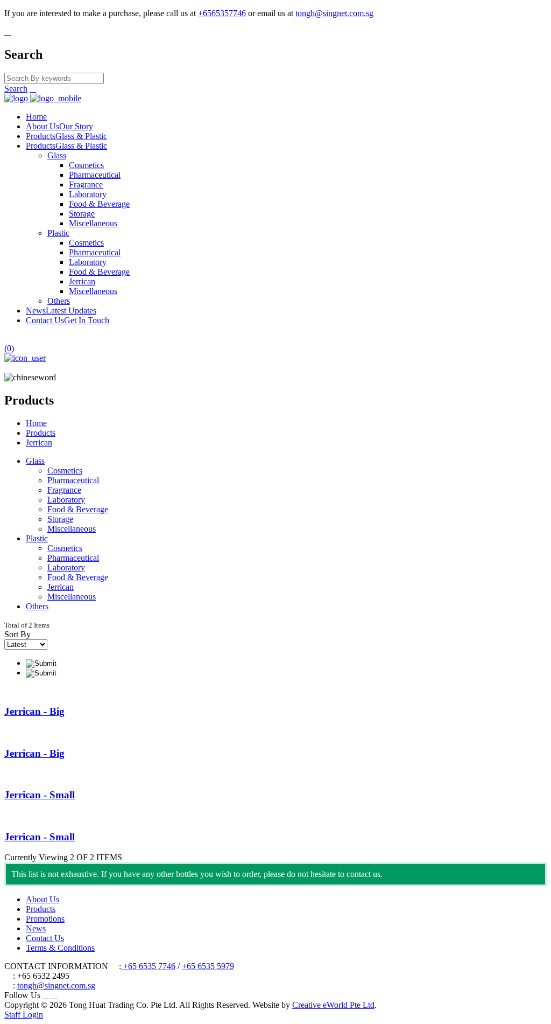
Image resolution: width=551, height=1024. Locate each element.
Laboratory (88, 194)
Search (15, 88)
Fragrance (86, 184)
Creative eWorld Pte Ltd (333, 1004)
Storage (82, 213)
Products (66, 136)
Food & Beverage (99, 203)
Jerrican (82, 281)
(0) (9, 348)
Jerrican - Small (39, 794)
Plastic (58, 233)
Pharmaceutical (95, 174)
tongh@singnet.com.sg (334, 13)
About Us (59, 126)
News (61, 310)
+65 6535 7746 (148, 966)
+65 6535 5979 (208, 966)
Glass (56, 155)
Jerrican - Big (34, 711)
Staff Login (23, 1014)
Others (58, 300)
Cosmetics (86, 165)
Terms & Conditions (60, 947)
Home (36, 116)
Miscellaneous (93, 223)
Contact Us (67, 320)
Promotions (45, 918)
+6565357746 (222, 13)
